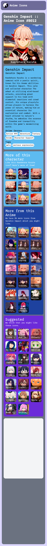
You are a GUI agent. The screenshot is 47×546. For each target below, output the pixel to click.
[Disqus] (23, 448)
